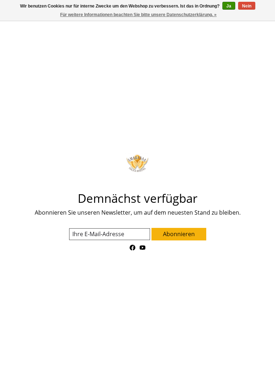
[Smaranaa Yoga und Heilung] (137, 163)
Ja (228, 6)
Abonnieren (179, 234)
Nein (246, 6)
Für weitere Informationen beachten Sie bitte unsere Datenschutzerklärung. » (138, 14)
